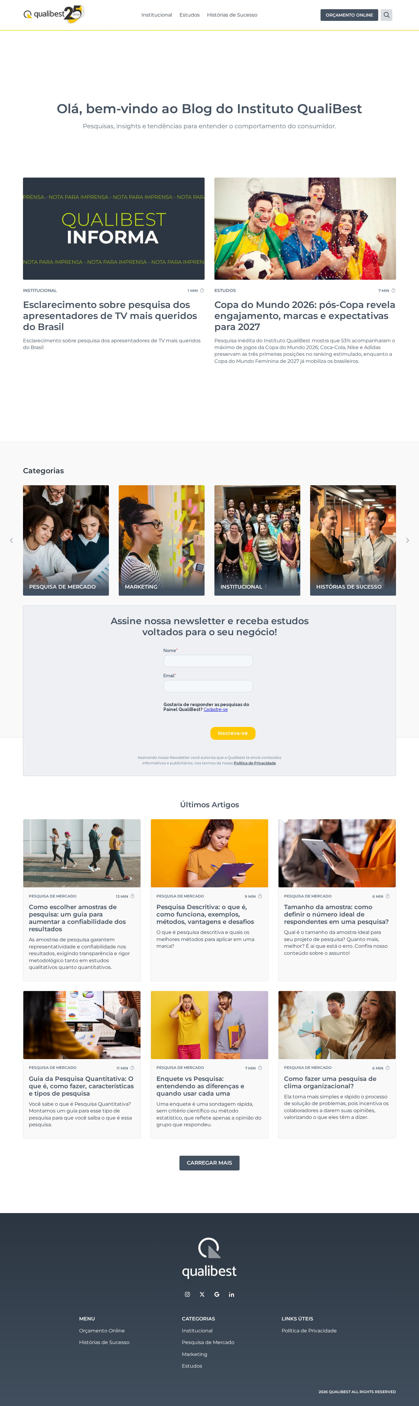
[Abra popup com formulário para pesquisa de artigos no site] (386, 15)
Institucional (156, 15)
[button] (407, 540)
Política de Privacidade (255, 763)
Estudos (189, 15)
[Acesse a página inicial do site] (209, 1258)
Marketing (194, 1354)
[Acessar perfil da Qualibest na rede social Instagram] (187, 1294)
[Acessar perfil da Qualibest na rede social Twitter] (202, 1294)
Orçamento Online (102, 1331)
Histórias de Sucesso (232, 15)
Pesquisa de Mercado (208, 1342)
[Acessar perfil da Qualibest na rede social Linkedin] (231, 1294)
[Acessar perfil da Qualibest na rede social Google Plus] (216, 1294)
